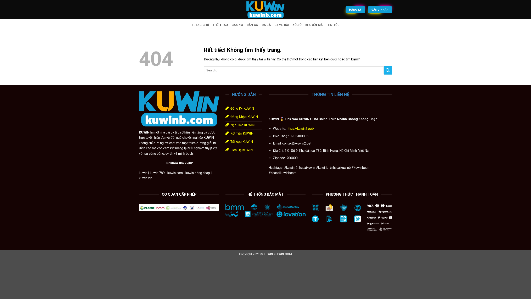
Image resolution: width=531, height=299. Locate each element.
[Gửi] (388, 70)
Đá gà (266, 25)
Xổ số (296, 25)
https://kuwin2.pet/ (300, 129)
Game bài (281, 25)
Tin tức (333, 25)
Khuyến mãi (314, 25)
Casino (237, 25)
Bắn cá (252, 25)
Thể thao (220, 25)
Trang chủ (200, 25)
